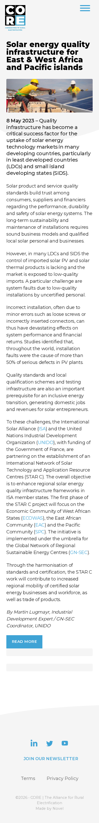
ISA (42, 429)
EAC (40, 525)
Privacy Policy (62, 778)
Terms (28, 778)
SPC (39, 532)
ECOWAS (33, 518)
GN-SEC (79, 552)
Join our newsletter (51, 758)
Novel (58, 808)
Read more (24, 641)
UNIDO (45, 442)
